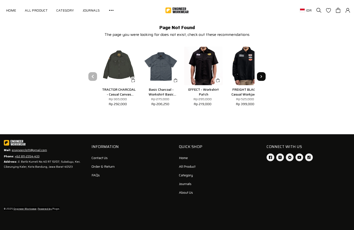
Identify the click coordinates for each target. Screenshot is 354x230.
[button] (328, 10)
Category (186, 175)
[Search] (319, 10)
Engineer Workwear (25, 209)
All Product (187, 166)
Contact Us (100, 157)
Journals (185, 183)
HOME (11, 10)
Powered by (45, 209)
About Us (186, 192)
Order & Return (103, 166)
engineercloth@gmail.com (29, 150)
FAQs (96, 175)
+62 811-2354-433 (27, 156)
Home (183, 157)
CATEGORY (65, 10)
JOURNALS (91, 10)
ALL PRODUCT (36, 10)
